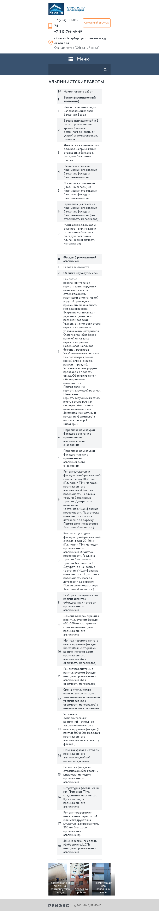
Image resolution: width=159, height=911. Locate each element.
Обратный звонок (96, 23)
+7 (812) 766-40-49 (68, 32)
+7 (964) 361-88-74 (66, 23)
